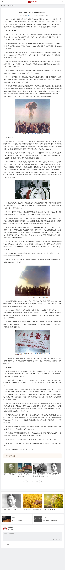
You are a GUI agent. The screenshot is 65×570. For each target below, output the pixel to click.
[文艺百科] (32, 2)
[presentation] (53, 496)
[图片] (59, 540)
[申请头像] (60, 528)
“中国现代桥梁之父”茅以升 (9, 509)
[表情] (56, 540)
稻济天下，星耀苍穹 (49, 509)
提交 (8, 544)
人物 (8, 5)
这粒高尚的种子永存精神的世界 (32, 509)
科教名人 (12, 5)
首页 (4, 5)
